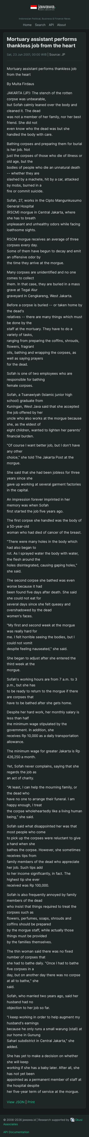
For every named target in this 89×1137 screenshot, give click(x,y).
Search (40, 25)
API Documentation (16, 1132)
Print (31, 1102)
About (61, 25)
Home (27, 25)
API (51, 25)
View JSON (15, 1102)
